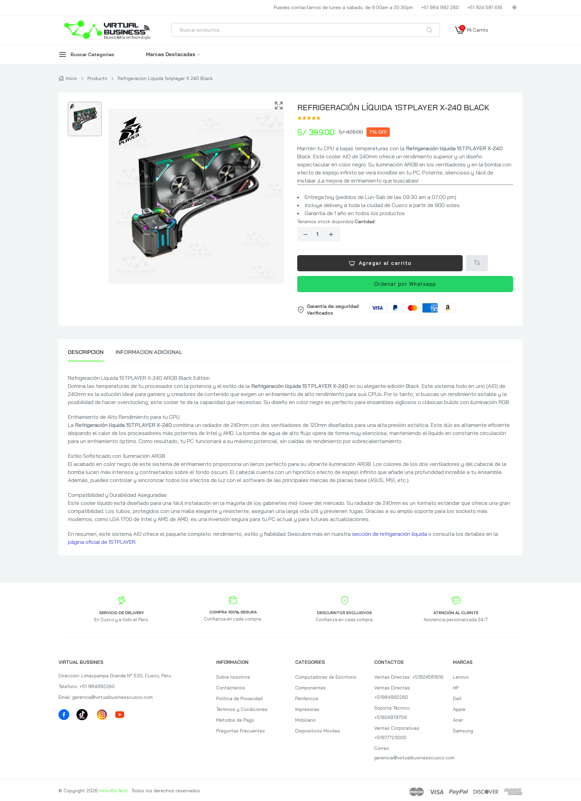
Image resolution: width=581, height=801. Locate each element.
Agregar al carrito (385, 263)
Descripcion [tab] (86, 352)
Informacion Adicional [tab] (149, 352)
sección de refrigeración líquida (389, 533)
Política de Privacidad (239, 698)
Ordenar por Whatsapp (405, 284)
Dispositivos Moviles (317, 731)
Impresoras (307, 709)
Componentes (310, 688)
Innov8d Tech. (114, 791)
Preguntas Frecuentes (240, 731)
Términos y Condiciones (242, 709)
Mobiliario (305, 720)
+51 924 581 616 (484, 7)
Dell (457, 698)
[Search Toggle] (459, 48)
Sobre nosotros (233, 677)
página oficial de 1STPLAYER (101, 541)
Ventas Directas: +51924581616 (408, 677)
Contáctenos (230, 688)
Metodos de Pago (235, 720)
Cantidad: (365, 221)
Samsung (463, 731)
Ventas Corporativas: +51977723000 (397, 732)
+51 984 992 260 (440, 7)
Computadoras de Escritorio (325, 677)
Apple (459, 709)
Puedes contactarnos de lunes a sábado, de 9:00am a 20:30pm (343, 7)
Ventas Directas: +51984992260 (392, 692)
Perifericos (306, 698)
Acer (458, 720)
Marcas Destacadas (170, 54)
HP (456, 688)
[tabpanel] (290, 460)
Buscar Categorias (92, 54)
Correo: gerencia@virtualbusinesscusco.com (409, 753)
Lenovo (461, 677)
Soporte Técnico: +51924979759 (392, 712)
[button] (405, 309)
